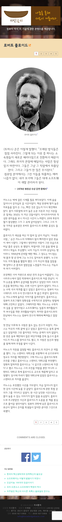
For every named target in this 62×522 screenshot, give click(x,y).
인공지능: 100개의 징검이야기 (20, 482)
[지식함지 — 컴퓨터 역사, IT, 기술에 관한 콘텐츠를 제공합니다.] (31, 16)
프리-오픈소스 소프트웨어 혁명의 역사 (23, 487)
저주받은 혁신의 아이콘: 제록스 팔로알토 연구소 (28, 491)
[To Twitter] (36, 453)
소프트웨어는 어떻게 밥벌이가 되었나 (23, 478)
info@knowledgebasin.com (31, 516)
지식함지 (37, 505)
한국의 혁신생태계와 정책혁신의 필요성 (24, 474)
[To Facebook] (26, 453)
